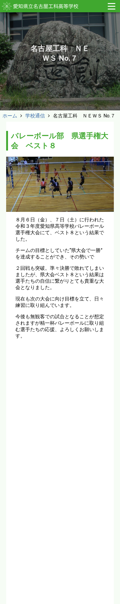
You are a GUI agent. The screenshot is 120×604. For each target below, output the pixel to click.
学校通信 (35, 116)
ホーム (9, 116)
